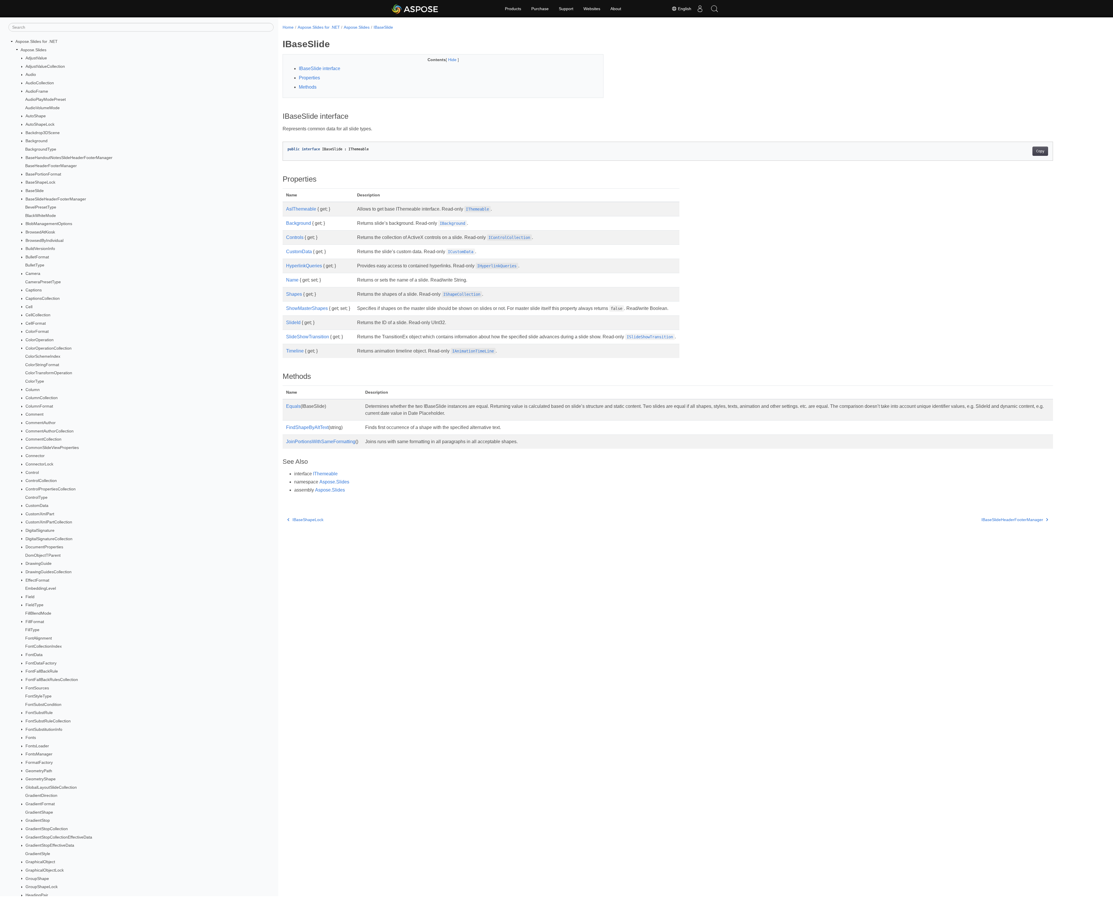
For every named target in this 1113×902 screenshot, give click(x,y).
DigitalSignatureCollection (49, 538)
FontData (34, 654)
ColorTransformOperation (48, 372)
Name (292, 279)
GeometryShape (41, 779)
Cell (29, 306)
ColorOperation (40, 339)
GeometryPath (39, 770)
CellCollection (38, 315)
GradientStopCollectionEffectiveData (59, 837)
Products (513, 8)
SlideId (293, 322)
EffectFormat (37, 580)
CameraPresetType (43, 282)
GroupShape (37, 878)
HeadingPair (37, 895)
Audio (31, 74)
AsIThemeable (301, 209)
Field (30, 596)
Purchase (540, 8)
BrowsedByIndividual (44, 240)
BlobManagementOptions (49, 223)
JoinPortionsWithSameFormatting (320, 441)
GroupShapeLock (42, 886)
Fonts (31, 737)
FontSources (37, 688)
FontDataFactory (41, 663)
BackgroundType (40, 149)
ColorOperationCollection (49, 348)
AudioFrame (37, 91)
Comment (34, 414)
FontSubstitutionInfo (44, 729)
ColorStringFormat (42, 364)
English (684, 8)
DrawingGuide (39, 563)
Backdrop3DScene (43, 132)
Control (32, 472)
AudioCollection (40, 83)
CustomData (37, 505)
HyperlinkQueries (304, 265)
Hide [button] (453, 59)
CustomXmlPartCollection (49, 522)
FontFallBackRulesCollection (52, 679)
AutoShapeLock (40, 124)
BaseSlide (35, 190)
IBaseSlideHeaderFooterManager (1012, 519)
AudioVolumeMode (42, 107)
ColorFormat (37, 331)
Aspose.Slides (33, 50)
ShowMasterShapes (307, 308)
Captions (34, 290)
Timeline (295, 350)
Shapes (294, 294)
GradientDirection (41, 795)
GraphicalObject (40, 861)
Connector (35, 455)
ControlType (36, 497)
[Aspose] (415, 8)
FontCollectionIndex (43, 646)
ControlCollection (41, 480)
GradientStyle (37, 853)
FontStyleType (38, 696)
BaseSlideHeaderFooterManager (56, 199)
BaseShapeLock (40, 182)
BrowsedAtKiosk (40, 232)
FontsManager (39, 754)
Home (288, 27)
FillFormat (35, 621)
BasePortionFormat (43, 174)
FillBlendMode (38, 613)
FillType (32, 629)
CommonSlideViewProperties (52, 447)
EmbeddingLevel (40, 588)
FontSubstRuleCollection (48, 721)
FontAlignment (38, 638)
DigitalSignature (40, 530)
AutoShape (36, 116)
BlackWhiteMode (40, 215)
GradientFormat (40, 803)
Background (37, 140)
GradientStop (38, 820)
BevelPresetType (40, 207)
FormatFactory (39, 762)
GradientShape (39, 812)
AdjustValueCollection (45, 66)
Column (33, 389)
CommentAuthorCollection (50, 431)
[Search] (714, 8)
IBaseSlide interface (319, 68)
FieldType (34, 604)
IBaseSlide (383, 27)
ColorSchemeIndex (42, 356)
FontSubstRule (39, 712)
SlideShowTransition (307, 336)
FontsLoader (37, 746)
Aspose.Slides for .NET (36, 41)
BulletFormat (37, 257)
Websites (591, 8)
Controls (294, 237)
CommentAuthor (41, 422)
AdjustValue (36, 58)
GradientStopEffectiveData (50, 845)
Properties (309, 77)
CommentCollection (43, 439)
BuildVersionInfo (40, 248)
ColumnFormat (39, 406)
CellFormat (36, 323)
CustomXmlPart (40, 514)
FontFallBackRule (42, 671)
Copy (1040, 151)
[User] (700, 8)
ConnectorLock (39, 464)
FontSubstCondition (43, 704)
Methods (308, 87)
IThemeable (325, 473)
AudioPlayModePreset (45, 99)
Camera (33, 273)
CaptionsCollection (43, 298)
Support (566, 8)
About (615, 8)
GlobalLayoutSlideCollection (51, 787)
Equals (293, 406)
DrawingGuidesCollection (49, 571)
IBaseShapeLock (307, 519)
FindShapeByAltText (307, 427)
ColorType (34, 381)
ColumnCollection (42, 397)
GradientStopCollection (47, 828)
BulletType (34, 265)
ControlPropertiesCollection (51, 489)
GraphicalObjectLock (45, 870)
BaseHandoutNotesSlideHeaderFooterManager (69, 157)
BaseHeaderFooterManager (51, 165)
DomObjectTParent (43, 555)
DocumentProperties (44, 547)
